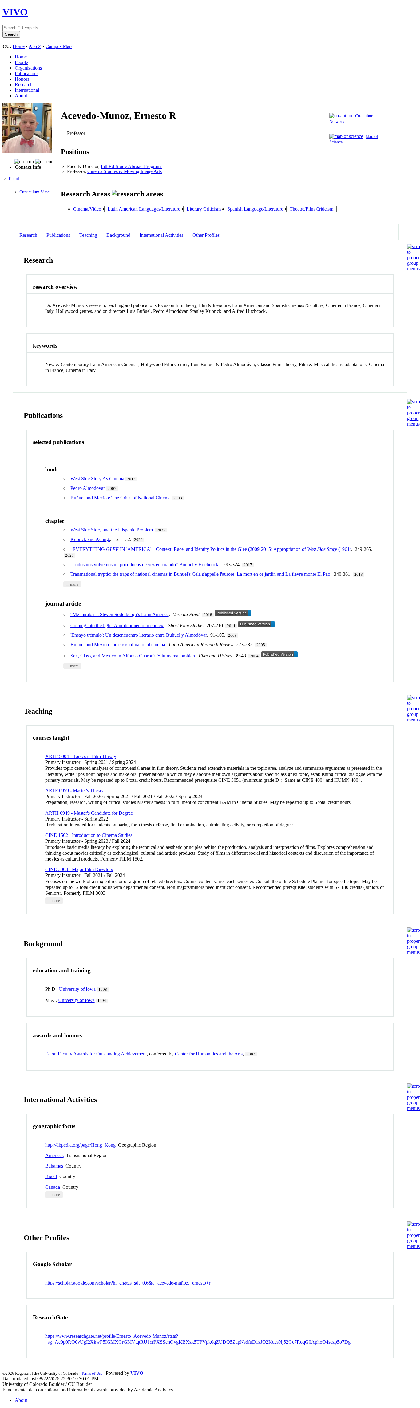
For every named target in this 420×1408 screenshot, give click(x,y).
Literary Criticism (204, 209)
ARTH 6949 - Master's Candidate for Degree (89, 813)
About (21, 95)
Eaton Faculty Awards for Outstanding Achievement (96, 1053)
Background (118, 235)
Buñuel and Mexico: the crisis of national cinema (117, 644)
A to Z (35, 46)
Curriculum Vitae (34, 192)
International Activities (161, 235)
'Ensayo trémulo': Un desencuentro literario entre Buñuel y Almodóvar (138, 635)
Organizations (28, 68)
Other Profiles (206, 235)
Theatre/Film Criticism (311, 209)
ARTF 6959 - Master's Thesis (74, 790)
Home (19, 46)
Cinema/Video (87, 209)
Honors (22, 79)
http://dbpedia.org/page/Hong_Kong (80, 1145)
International (27, 90)
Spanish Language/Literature (255, 209)
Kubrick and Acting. (90, 539)
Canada (52, 1187)
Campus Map (59, 46)
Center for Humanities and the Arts (209, 1053)
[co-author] (341, 115)
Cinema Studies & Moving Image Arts (124, 171)
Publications (26, 73)
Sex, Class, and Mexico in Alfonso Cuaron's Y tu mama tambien (132, 655)
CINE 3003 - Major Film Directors (79, 869)
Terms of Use (91, 1373)
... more (72, 584)
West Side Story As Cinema (97, 478)
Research (24, 84)
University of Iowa (77, 989)
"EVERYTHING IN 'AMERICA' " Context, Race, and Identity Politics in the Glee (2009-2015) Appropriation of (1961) (210, 549)
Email (14, 178)
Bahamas (54, 1165)
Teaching (88, 235)
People (21, 62)
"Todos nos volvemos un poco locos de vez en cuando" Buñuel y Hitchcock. (145, 564)
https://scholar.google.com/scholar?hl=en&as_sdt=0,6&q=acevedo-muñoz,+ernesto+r (127, 1282)
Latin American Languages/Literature (144, 209)
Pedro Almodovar (87, 488)
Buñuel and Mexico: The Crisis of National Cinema (120, 497)
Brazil (51, 1176)
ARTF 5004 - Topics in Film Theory (80, 756)
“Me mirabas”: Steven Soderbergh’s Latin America (119, 614)
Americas (54, 1155)
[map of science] (346, 136)
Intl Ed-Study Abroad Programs (131, 166)
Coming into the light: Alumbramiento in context (117, 625)
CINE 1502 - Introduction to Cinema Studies (88, 835)
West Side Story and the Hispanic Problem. (112, 529)
